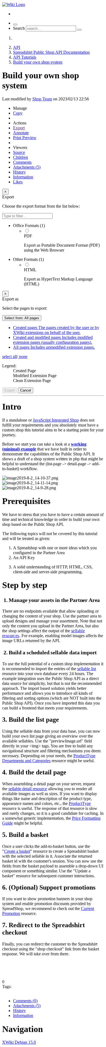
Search (19, 28)
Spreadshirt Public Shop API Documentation (51, 52)
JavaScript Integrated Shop (56, 420)
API (16, 47)
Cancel (25, 390)
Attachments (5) (26, 167)
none (22, 356)
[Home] (13, 4)
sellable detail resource (27, 788)
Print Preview (24, 137)
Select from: (21, 318)
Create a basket (17, 851)
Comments (22, 162)
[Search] (79, 30)
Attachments (26, 1005)
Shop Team (42, 99)
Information (23, 177)
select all (9, 356)
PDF (28, 236)
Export (19, 128)
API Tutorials (24, 57)
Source (19, 152)
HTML (30, 269)
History (19, 172)
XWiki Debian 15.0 (19, 1042)
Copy (18, 113)
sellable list (86, 668)
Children (20, 157)
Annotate (21, 132)
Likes (18, 182)
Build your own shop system (37, 62)
